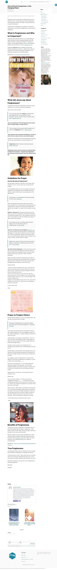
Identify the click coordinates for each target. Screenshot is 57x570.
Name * (10, 542)
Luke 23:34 (14, 145)
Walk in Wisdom (46, 63)
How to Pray (9, 506)
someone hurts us (28, 44)
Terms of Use (23, 561)
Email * (20, 542)
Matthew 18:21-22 (16, 118)
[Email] (20, 501)
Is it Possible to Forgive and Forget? (22, 54)
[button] (56, 5)
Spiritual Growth (44, 17)
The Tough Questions (44, 22)
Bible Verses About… (44, 20)
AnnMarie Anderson (17, 487)
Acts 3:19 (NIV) (15, 244)
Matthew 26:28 (28, 129)
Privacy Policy (23, 555)
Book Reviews (43, 19)
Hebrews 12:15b (19, 437)
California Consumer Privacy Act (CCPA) (27, 559)
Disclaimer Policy (23, 557)
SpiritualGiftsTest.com (44, 62)
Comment (9, 532)
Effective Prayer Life (44, 34)
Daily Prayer (43, 33)
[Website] (19, 501)
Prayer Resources (44, 39)
